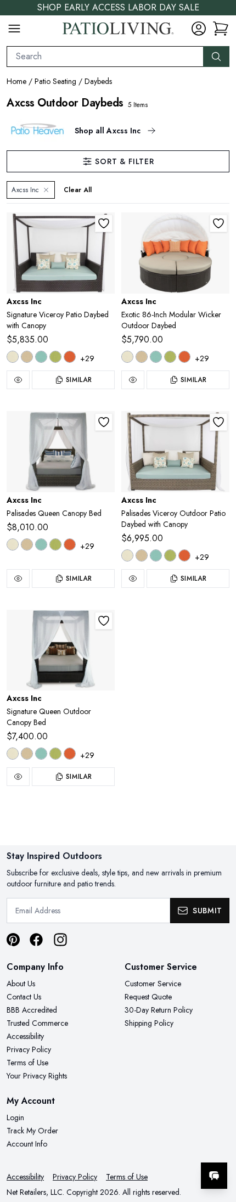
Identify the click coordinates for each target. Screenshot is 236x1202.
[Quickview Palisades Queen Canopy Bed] (18, 578)
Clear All (78, 190)
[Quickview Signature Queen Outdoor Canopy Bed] (18, 776)
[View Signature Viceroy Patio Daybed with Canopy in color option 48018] (13, 357)
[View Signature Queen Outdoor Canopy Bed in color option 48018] (13, 754)
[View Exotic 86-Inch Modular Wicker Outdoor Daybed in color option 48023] (170, 357)
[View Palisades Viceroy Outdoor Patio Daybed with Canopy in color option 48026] (184, 555)
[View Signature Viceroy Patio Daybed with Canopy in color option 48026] (70, 357)
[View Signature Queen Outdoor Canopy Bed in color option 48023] (55, 754)
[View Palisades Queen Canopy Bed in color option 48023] (55, 544)
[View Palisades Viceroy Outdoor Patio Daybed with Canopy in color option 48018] (127, 555)
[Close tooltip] (218, 1142)
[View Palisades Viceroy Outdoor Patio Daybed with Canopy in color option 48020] (156, 555)
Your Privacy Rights (37, 1075)
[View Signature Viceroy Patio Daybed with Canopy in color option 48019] (27, 357)
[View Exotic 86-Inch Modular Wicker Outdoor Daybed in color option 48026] (184, 357)
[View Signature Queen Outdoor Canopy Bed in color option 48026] (70, 754)
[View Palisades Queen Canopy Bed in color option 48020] (41, 544)
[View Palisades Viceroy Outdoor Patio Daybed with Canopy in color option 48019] (142, 555)
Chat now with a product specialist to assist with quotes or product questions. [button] (152, 1146)
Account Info (27, 1143)
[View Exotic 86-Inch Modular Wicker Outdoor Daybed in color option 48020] (156, 357)
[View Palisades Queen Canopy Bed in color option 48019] (27, 544)
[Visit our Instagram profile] (60, 939)
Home (16, 81)
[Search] (216, 56)
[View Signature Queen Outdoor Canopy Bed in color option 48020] (41, 754)
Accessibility (25, 1036)
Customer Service (153, 983)
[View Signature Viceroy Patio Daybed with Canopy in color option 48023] (55, 357)
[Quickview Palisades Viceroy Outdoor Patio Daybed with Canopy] (132, 578)
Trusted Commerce (37, 1023)
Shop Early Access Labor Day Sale (118, 7)
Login (15, 1117)
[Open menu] (14, 28)
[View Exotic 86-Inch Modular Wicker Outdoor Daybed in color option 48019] (142, 357)
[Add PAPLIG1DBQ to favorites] (104, 422)
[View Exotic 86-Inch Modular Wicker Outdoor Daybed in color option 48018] (127, 357)
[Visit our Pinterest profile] (13, 939)
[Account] (198, 28)
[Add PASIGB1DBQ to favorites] (104, 621)
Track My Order (32, 1130)
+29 (87, 358)
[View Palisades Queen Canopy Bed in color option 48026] (70, 544)
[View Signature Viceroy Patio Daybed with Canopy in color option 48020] (41, 357)
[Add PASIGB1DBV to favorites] (104, 223)
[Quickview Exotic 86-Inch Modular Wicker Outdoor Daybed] (132, 379)
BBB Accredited (32, 1009)
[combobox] (105, 56)
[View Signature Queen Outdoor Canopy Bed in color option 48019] (27, 754)
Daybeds (98, 81)
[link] (220, 28)
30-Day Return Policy (159, 1009)
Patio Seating (55, 81)
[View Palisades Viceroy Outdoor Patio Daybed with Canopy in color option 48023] (170, 555)
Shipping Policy (149, 1023)
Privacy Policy (29, 1049)
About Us (21, 983)
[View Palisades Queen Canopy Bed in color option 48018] (13, 544)
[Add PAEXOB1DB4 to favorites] (218, 223)
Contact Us (24, 996)
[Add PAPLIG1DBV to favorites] (218, 422)
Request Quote (148, 996)
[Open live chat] (214, 1175)
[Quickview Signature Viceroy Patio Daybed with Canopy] (18, 379)
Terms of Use (27, 1062)
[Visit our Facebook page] (36, 939)
